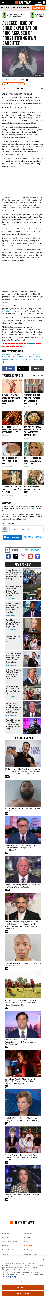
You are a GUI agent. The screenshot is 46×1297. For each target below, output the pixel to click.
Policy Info (5, 1246)
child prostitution (34, 354)
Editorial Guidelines (8, 1250)
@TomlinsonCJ (31, 344)
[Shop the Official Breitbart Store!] (32, 550)
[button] (3, 2)
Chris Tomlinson (10, 80)
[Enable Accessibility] (44, 3)
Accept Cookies (23, 1293)
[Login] (38, 3)
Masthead (5, 1233)
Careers (27, 1237)
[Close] (43, 1259)
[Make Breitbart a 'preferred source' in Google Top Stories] (13, 83)
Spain (4, 361)
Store (26, 1241)
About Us (5, 1237)
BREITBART (25, 2)
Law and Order (7, 354)
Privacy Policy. (11, 1277)
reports (27, 137)
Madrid (30, 359)
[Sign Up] (38, 8)
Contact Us (28, 1233)
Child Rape (6, 356)
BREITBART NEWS (24, 1222)
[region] (23, 1276)
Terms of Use (6, 1254)
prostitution (38, 359)
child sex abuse (17, 356)
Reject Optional (23, 1287)
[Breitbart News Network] (7, 550)
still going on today (9, 311)
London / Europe (20, 354)
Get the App (28, 1250)
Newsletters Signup (30, 1254)
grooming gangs (21, 359)
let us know (31, 508)
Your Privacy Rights (23, 1281)
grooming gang (8, 359)
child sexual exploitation (33, 356)
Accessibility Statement (10, 1241)
